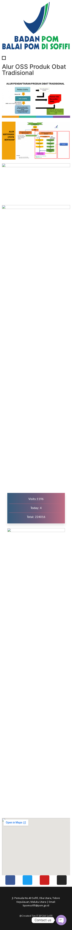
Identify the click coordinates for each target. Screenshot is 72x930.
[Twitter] (27, 880)
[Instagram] (61, 880)
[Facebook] (10, 880)
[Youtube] (44, 880)
